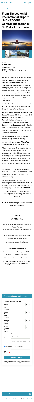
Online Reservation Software (12, 399)
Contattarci (6, 394)
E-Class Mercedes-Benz (7, 314)
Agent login (29, 399)
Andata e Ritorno (19, 346)
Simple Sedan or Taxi (6, 306)
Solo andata (8, 346)
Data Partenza (7, 352)
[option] (5, 54)
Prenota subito (17, 357)
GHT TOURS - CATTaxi (7, 3)
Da (4, 337)
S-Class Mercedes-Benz (7, 329)
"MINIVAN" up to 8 (7, 321)
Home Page (5, 8)
